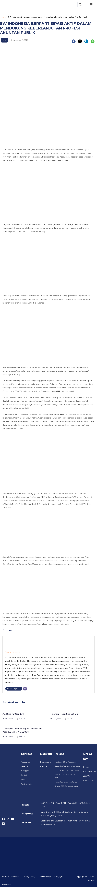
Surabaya (26, 822)
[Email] (25, 689)
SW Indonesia (12, 652)
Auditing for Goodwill (13, 714)
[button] (80, 4)
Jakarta (25, 805)
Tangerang (27, 814)
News (4, 40)
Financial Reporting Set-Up (64, 714)
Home (3, 17)
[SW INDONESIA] (8, 4)
